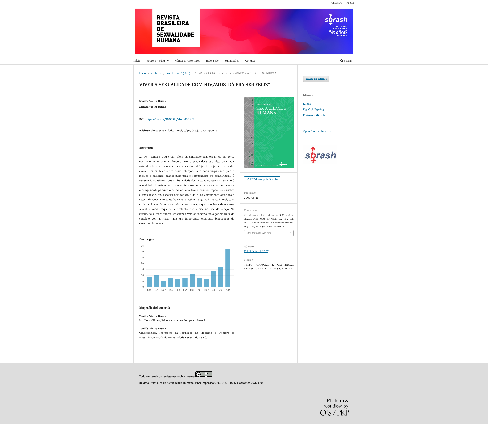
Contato (250, 60)
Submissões (232, 60)
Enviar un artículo (316, 78)
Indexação (212, 60)
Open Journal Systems (317, 131)
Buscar (347, 60)
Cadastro (336, 2)
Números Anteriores (187, 60)
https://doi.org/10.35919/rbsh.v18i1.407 (170, 119)
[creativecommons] (203, 376)
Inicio (142, 73)
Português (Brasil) (314, 115)
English (307, 103)
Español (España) (313, 109)
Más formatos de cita (259, 233)
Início (136, 60)
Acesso (351, 2)
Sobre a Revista (156, 60)
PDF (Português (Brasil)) (263, 179)
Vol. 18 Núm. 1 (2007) (178, 73)
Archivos (156, 73)
